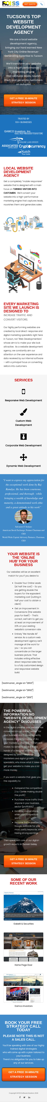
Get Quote (29, 4)
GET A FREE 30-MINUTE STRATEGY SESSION (23, 100)
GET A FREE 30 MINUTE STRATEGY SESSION (23, 861)
